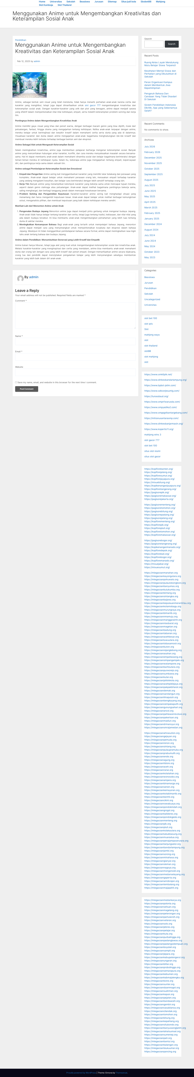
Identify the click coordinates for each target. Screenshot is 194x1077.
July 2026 (149, 146)
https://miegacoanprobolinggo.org (162, 967)
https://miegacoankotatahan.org (161, 773)
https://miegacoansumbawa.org (161, 673)
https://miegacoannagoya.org (160, 867)
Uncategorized (152, 299)
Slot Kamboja (46, 5)
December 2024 (153, 224)
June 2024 (150, 240)
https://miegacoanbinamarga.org (161, 783)
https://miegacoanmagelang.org (161, 910)
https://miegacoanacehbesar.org (161, 636)
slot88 (147, 351)
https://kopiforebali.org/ (156, 554)
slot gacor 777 (93, 105)
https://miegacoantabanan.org (160, 633)
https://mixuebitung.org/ (157, 482)
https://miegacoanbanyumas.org (161, 586)
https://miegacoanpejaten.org (160, 997)
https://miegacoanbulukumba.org (162, 589)
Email (18, 351)
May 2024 (149, 246)
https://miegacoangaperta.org (160, 877)
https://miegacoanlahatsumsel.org (162, 1031)
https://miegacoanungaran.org (160, 960)
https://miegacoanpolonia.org (159, 903)
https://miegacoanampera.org (160, 780)
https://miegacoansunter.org (159, 984)
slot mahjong (151, 356)
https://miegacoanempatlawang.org (163, 657)
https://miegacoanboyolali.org (160, 947)
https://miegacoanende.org (158, 756)
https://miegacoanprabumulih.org (162, 753)
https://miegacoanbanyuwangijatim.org (165, 1028)
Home (42, 1)
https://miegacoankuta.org (158, 933)
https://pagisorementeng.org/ (159, 504)
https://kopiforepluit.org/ (157, 528)
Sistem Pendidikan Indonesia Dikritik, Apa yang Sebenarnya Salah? (160, 108)
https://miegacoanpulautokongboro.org (165, 583)
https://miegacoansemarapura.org (162, 970)
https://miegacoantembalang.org (161, 884)
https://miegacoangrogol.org (159, 810)
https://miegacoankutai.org (158, 677)
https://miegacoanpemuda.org (160, 739)
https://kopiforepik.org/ (156, 525)
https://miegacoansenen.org (159, 787)
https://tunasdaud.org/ (156, 396)
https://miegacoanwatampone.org (162, 663)
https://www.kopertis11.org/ (159, 429)
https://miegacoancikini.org (158, 800)
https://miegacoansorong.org (159, 854)
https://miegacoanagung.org (159, 760)
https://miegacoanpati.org (158, 1038)
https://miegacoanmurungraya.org (162, 609)
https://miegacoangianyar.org (159, 861)
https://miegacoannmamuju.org (161, 616)
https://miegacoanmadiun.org (160, 720)
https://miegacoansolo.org (158, 923)
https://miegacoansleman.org (159, 864)
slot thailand (150, 345)
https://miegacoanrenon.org (159, 743)
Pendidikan (20, 40)
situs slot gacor (152, 456)
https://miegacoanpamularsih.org (161, 917)
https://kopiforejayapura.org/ (159, 479)
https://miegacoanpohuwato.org (161, 579)
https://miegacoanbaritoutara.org (161, 667)
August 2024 (151, 229)
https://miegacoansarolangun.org (161, 694)
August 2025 (151, 180)
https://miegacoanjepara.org (159, 954)
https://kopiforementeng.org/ (159, 521)
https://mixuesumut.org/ (157, 567)
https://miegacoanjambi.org (159, 850)
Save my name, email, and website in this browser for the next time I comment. (57, 382)
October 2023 (151, 252)
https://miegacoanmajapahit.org (161, 887)
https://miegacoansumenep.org (161, 1034)
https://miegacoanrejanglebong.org (163, 650)
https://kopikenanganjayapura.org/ (162, 485)
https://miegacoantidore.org (159, 763)
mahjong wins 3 (152, 434)
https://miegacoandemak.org (159, 690)
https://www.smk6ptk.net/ (158, 374)
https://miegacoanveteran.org (160, 920)
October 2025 (151, 168)
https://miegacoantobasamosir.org (162, 643)
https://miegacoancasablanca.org (162, 1007)
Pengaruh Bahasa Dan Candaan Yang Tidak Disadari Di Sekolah (160, 96)
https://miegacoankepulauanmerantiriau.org (167, 603)
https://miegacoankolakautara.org (162, 830)
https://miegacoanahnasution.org (161, 733)
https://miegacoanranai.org (158, 770)
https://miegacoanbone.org (158, 980)
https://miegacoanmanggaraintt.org (163, 620)
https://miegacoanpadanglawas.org (163, 940)
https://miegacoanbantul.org (159, 1041)
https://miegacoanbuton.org (159, 646)
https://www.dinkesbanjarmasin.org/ (163, 423)
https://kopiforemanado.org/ (159, 560)
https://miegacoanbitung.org (159, 1018)
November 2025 (153, 163)
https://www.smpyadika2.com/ (160, 407)
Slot (146, 329)
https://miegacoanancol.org (158, 710)
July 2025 (149, 185)
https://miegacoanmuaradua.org (161, 837)
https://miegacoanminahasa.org (161, 857)
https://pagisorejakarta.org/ (158, 499)
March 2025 (150, 207)
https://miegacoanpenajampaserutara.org (166, 840)
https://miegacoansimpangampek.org (164, 660)
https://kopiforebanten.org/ (158, 469)
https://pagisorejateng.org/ (158, 518)
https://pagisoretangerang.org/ (160, 543)
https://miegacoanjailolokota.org (161, 680)
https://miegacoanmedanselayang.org (164, 874)
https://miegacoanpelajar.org (159, 930)
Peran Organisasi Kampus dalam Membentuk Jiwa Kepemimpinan (158, 85)
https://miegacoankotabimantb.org (162, 793)
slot (146, 340)
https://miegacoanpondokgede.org (162, 817)
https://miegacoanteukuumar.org (161, 1048)
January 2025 (151, 218)
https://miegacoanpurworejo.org (161, 670)
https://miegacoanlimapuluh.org (161, 697)
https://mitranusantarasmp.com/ (161, 418)
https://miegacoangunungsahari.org (163, 707)
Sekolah (71, 1)
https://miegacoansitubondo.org (161, 1024)
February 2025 (152, 213)
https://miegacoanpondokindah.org (163, 807)
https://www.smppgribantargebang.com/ (166, 412)
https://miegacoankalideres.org (160, 813)
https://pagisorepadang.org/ (159, 514)
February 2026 (152, 152)
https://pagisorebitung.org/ (158, 511)
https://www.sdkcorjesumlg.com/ (161, 390)
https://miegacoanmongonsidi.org (162, 871)
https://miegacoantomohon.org (160, 1014)
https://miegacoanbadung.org (160, 630)
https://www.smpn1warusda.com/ (162, 401)
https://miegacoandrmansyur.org (161, 724)
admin (37, 61)
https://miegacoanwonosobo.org (161, 776)
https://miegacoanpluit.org (158, 827)
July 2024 (149, 235)
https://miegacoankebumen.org (161, 974)
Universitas (56, 1)
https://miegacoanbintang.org (160, 593)
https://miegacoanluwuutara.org (161, 640)
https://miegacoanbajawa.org (160, 599)
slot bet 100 (150, 318)
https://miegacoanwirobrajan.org (161, 881)
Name (19, 336)
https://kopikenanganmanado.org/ (162, 547)
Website (19, 367)
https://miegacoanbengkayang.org (162, 700)
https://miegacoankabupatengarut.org (164, 957)
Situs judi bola (128, 1)
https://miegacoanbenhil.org (159, 797)
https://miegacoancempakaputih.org (163, 704)
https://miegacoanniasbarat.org (161, 623)
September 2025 (153, 174)
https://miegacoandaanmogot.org (162, 987)
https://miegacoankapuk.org (159, 994)
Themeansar (121, 1072)
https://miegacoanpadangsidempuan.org (166, 944)
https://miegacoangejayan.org (160, 736)
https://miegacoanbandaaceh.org (162, 1001)
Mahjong (160, 1)
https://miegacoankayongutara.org (162, 576)
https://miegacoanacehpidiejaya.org (163, 684)
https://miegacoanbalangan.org (161, 1044)
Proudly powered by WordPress (81, 1072)
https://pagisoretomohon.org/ (159, 508)
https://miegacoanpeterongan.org (162, 913)
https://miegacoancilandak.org (160, 1011)
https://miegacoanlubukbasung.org (162, 834)
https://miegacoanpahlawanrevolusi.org (165, 714)
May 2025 (149, 196)
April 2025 (149, 202)
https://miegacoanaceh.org (158, 766)
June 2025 (150, 191)
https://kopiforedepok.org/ (158, 550)
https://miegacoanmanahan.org (161, 572)
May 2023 (149, 257)
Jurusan (98, 1)
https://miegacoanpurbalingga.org (162, 937)
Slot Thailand (65, 5)
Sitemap (112, 1)
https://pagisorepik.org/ (156, 492)
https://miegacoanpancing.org (160, 1051)
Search (148, 38)
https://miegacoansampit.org (159, 950)
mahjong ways (152, 334)
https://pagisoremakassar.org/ (160, 495)
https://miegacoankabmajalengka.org (164, 977)
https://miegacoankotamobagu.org (162, 606)
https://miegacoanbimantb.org (160, 613)
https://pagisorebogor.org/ (158, 540)
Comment (21, 300)
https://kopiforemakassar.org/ (160, 535)
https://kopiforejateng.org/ (158, 472)
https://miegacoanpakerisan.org (161, 717)
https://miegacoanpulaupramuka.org (163, 749)
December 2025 (153, 157)
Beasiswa (85, 1)
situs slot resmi (152, 451)
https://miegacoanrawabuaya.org (162, 803)
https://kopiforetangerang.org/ (160, 489)
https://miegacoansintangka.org (161, 596)
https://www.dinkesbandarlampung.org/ (165, 380)
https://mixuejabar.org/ (156, 564)
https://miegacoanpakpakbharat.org (163, 687)
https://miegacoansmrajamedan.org (163, 727)
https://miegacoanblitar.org (158, 964)
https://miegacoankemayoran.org (161, 790)
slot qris (148, 323)
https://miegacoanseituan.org (160, 906)
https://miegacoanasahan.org (160, 653)
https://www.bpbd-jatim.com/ (160, 385)
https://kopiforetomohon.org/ (159, 531)
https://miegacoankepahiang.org (161, 1021)
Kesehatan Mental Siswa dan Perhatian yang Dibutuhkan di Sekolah (160, 74)
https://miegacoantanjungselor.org (162, 844)
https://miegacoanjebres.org (159, 927)
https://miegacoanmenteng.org (160, 820)
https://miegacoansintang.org (160, 746)
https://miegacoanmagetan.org (160, 626)
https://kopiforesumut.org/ (158, 475)
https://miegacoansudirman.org (161, 991)
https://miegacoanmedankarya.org (162, 900)
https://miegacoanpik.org (157, 823)
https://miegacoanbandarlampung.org (164, 847)
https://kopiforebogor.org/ (158, 557)
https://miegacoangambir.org (159, 1004)
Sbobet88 (146, 1)
